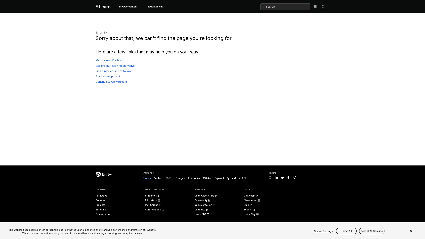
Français (180, 178)
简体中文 (207, 178)
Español (219, 178)
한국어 (242, 178)
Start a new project (108, 76)
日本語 (169, 178)
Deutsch (158, 178)
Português (194, 178)
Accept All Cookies (372, 231)
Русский (231, 178)
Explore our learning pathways (115, 65)
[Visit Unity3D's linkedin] (276, 177)
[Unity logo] (104, 174)
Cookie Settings (323, 231)
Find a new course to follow (113, 71)
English (146, 178)
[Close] (411, 231)
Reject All (346, 231)
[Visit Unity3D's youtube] (270, 177)
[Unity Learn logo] (103, 6)
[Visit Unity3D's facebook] (288, 177)
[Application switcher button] (316, 7)
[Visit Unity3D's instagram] (294, 177)
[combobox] (285, 6)
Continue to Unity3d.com (111, 81)
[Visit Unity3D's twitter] (282, 177)
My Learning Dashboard (111, 60)
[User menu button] (323, 7)
